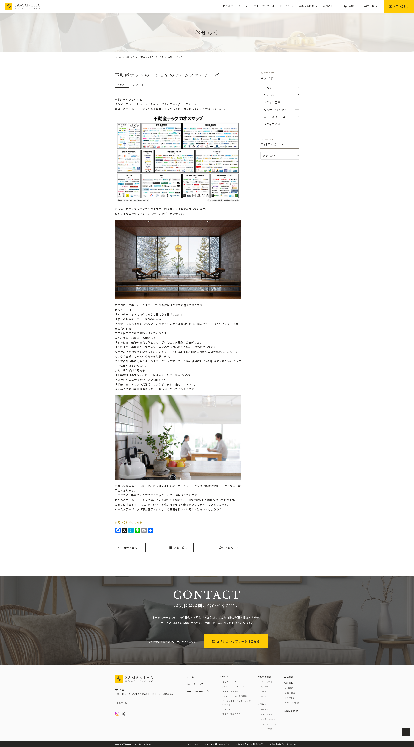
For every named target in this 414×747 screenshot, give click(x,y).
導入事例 (264, 686)
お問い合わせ (401, 6)
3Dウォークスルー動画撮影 (234, 696)
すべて (268, 88)
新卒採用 (291, 697)
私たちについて (232, 6)
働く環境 (291, 693)
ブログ (263, 696)
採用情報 (369, 6)
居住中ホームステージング (234, 686)
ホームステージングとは (260, 6)
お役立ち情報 (306, 6)
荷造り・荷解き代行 (231, 714)
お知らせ (328, 6)
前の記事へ (130, 547)
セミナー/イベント (275, 109)
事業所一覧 (122, 703)
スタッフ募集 (272, 102)
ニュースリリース (274, 117)
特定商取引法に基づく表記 (250, 744)
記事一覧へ (178, 547)
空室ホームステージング (233, 681)
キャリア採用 (293, 702)
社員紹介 (291, 688)
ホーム (118, 56)
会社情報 (348, 6)
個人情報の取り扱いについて (285, 744)
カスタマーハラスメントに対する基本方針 (210, 744)
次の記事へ (226, 547)
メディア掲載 (272, 124)
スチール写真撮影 (230, 691)
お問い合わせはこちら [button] (128, 522)
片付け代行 (227, 709)
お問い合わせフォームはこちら (238, 641)
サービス (285, 6)
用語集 (263, 691)
